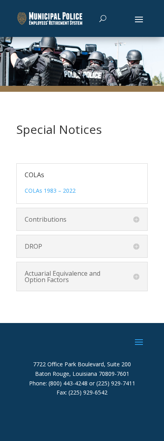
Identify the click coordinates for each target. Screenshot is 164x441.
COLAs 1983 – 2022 (50, 190)
